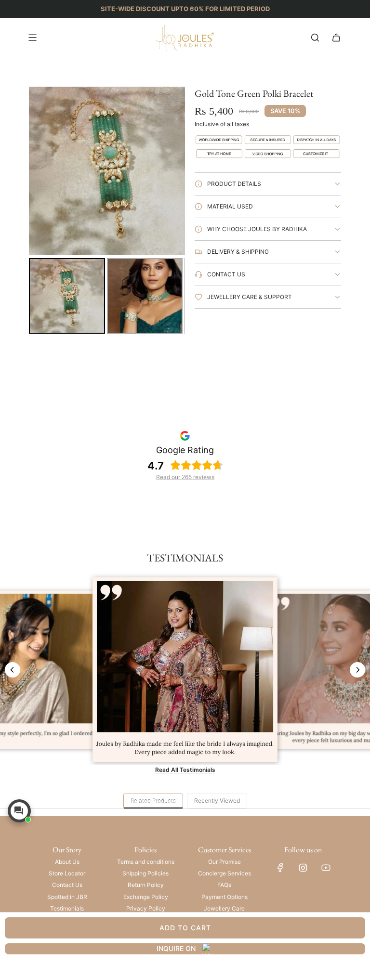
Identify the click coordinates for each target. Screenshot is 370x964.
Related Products (153, 800)
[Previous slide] (12, 669)
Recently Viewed (217, 800)
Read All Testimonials (185, 769)
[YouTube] (325, 867)
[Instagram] (303, 867)
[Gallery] (107, 212)
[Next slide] (357, 669)
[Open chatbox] (19, 810)
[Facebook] (280, 867)
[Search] (315, 37)
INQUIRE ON (176, 948)
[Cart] (336, 37)
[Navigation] (32, 37)
